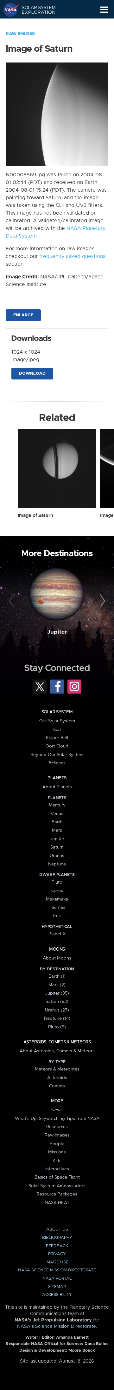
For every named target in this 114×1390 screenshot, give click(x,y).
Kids (57, 1160)
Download (32, 373)
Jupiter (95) (57, 993)
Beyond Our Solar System (57, 755)
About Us (57, 1229)
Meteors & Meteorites (57, 1069)
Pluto (57, 882)
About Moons (57, 958)
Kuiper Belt (57, 738)
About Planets (57, 787)
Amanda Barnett (72, 1337)
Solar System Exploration (35, 9)
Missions (57, 1152)
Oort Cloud (57, 746)
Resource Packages (57, 1194)
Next (101, 601)
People (57, 1144)
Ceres (57, 890)
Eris (57, 916)
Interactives (57, 1169)
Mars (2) (57, 985)
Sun (57, 729)
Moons (57, 949)
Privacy (57, 1254)
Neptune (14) (57, 1018)
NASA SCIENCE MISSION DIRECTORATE (57, 1270)
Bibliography (57, 1238)
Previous (12, 601)
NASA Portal (57, 1278)
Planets (57, 778)
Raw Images (20, 34)
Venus (57, 814)
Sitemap (57, 1287)
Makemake (57, 899)
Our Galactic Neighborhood (35, 24)
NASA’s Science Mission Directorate (56, 1326)
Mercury (57, 805)
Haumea (57, 907)
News (57, 1110)
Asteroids (57, 1078)
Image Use (57, 1262)
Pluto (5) (57, 1027)
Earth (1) (57, 976)
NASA (8, 9)
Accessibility (57, 1295)
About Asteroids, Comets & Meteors (57, 1051)
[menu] (104, 10)
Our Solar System (57, 721)
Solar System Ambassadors (57, 1186)
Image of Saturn (35, 515)
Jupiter (57, 632)
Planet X (57, 934)
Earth (57, 822)
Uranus (57, 856)
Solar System (57, 712)
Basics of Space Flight (57, 1177)
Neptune (57, 864)
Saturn (57, 847)
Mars (57, 830)
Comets (57, 1086)
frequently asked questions (72, 256)
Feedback (57, 1246)
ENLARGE (23, 315)
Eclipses (57, 763)
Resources (57, 1127)
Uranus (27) (57, 1010)
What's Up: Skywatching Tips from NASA (57, 1118)
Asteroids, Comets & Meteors (57, 1042)
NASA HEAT (57, 1203)
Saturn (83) (57, 1001)
